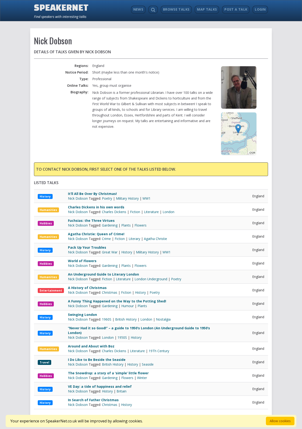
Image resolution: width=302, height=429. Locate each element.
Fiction (135, 212)
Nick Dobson (78, 198)
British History (126, 319)
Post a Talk (235, 9)
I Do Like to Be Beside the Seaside (97, 359)
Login (260, 9)
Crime (106, 238)
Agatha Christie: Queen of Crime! (96, 234)
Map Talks (207, 9)
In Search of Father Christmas (93, 400)
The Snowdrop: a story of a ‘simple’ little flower (108, 373)
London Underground (150, 279)
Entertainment (51, 291)
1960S (106, 319)
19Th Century (159, 351)
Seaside (148, 364)
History (45, 196)
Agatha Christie (155, 238)
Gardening (109, 225)
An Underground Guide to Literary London (103, 274)
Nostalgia (163, 319)
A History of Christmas (87, 287)
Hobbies (46, 223)
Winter (142, 377)
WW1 (147, 198)
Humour (127, 306)
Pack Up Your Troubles (87, 247)
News (138, 9)
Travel (44, 362)
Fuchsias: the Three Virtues (91, 220)
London (168, 212)
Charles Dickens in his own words (96, 207)
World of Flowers (82, 261)
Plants (126, 225)
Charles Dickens (114, 212)
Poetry (107, 198)
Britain (121, 391)
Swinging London (82, 314)
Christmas (109, 292)
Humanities (48, 210)
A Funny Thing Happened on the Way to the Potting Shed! (117, 301)
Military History (127, 198)
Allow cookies (280, 421)
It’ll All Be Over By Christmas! (92, 193)
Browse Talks (176, 9)
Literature (151, 212)
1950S (122, 337)
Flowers (140, 225)
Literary (134, 238)
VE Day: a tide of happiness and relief (100, 386)
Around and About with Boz (91, 346)
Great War (109, 252)
